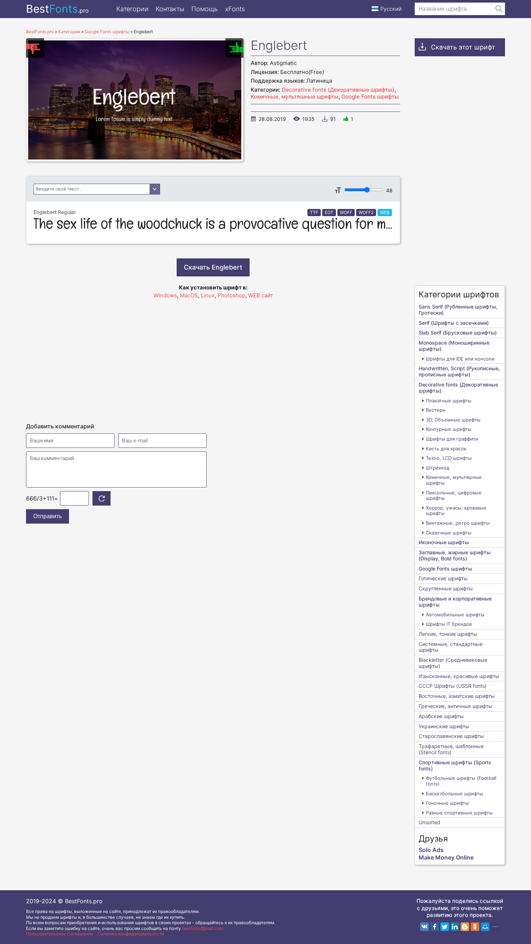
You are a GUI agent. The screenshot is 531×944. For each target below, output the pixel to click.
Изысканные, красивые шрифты (459, 676)
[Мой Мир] (485, 926)
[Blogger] (465, 926)
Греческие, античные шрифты (455, 706)
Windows (165, 295)
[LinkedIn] (454, 926)
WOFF (346, 212)
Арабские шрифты (441, 716)
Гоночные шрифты (447, 803)
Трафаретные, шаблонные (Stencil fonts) (451, 749)
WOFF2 (366, 212)
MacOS (189, 295)
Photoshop (231, 295)
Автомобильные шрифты (455, 614)
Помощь (204, 9)
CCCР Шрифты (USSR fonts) (453, 686)
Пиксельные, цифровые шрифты (454, 495)
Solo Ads (431, 849)
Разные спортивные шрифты (459, 813)
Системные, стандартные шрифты (451, 647)
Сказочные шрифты (448, 533)
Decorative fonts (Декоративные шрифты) (338, 89)
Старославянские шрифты (451, 736)
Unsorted (429, 822)
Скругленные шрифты (446, 588)
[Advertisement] (213, 357)
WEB (384, 212)
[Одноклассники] (475, 926)
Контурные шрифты (448, 429)
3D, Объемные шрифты (453, 420)
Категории (132, 9)
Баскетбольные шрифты (454, 793)
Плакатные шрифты (448, 400)
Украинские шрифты (444, 726)
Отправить (47, 516)
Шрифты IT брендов (449, 624)
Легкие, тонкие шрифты (448, 634)
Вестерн (435, 410)
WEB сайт (260, 295)
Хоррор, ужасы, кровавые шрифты (456, 510)
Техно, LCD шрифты (449, 458)
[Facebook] (434, 926)
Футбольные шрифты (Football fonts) (461, 781)
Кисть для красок (446, 448)
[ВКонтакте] (424, 926)
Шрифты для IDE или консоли (460, 359)
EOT (329, 212)
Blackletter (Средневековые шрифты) (453, 663)
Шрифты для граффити (452, 439)
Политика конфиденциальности (131, 933)
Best (57, 8)
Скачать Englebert (213, 267)
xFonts (235, 9)
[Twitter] (444, 926)
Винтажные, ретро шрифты (458, 523)
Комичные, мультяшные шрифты (294, 96)
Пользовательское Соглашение (59, 933)
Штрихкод (437, 468)
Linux (208, 295)
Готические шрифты (443, 578)
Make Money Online (446, 857)
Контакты (170, 9)
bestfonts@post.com (202, 928)
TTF (314, 212)
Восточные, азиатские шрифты (457, 696)
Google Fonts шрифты (370, 96)
